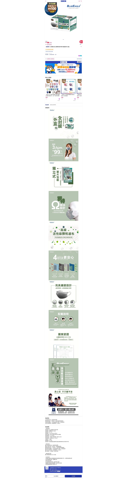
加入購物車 (56, 476)
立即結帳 (73, 476)
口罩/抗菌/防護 (51, 54)
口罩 (55, 54)
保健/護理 (46, 54)
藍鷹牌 (47, 46)
